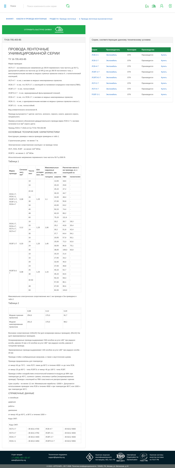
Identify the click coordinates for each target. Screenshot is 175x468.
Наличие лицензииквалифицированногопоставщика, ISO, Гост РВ (105, 457)
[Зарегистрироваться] (161, 7)
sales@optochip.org (18, 460)
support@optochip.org (57, 457)
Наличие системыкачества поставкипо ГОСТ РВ (157, 457)
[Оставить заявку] (154, 6)
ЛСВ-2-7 (95, 60)
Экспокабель (111, 55)
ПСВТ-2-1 (96, 94)
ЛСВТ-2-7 (96, 72)
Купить (164, 55)
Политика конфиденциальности (84, 466)
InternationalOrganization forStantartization (132, 457)
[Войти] (170, 7)
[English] (147, 6)
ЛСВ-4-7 (95, 66)
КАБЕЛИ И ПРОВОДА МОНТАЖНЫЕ (31, 19)
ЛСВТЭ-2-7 (96, 77)
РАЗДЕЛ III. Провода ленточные (63, 19)
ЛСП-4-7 (95, 89)
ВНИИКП (10, 19)
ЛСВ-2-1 (95, 55)
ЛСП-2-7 (95, 83)
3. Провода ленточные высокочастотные (95, 19)
